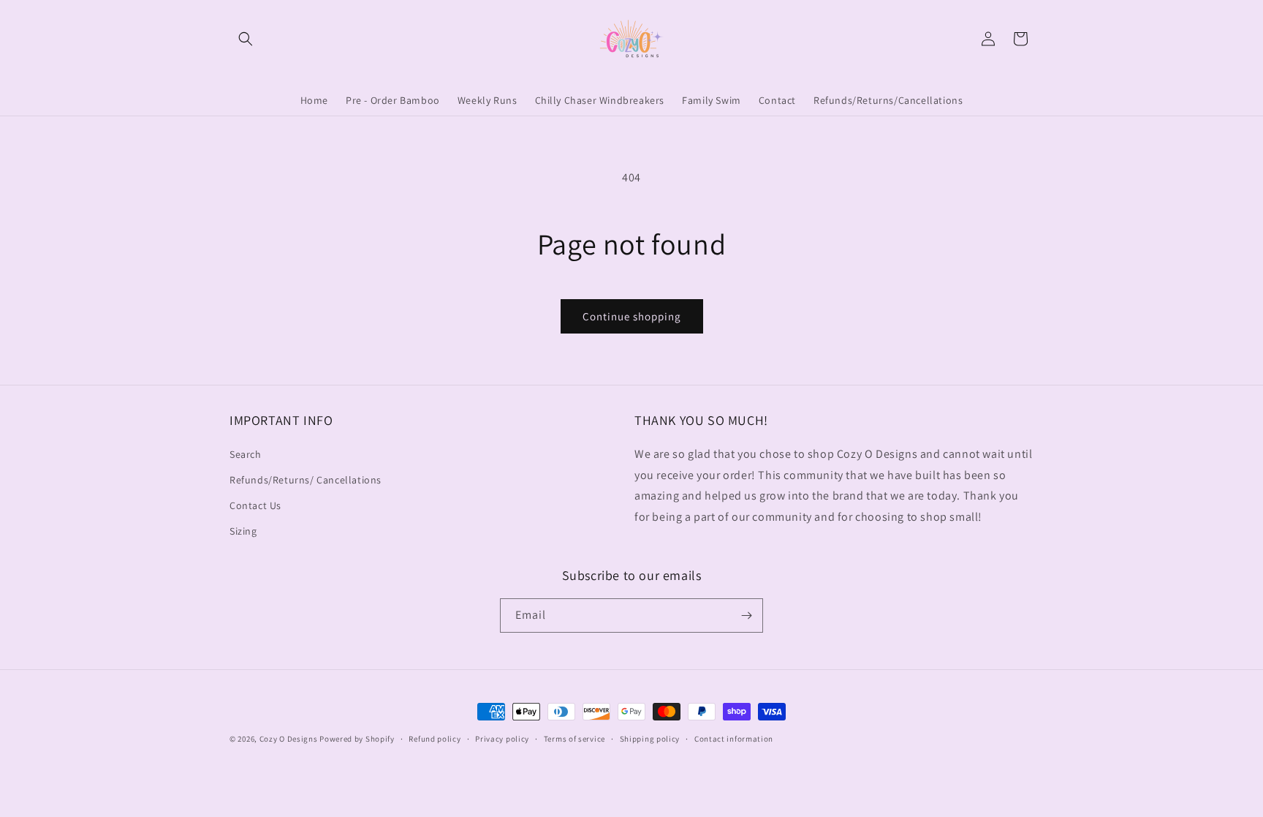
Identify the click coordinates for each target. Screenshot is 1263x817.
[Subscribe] (746, 615)
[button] (246, 39)
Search (246, 454)
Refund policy (434, 739)
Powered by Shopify (357, 739)
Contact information (733, 739)
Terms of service (574, 739)
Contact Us (255, 505)
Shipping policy (650, 739)
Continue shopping (632, 316)
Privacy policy (502, 739)
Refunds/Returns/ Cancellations (306, 479)
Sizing (243, 531)
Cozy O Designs (288, 739)
